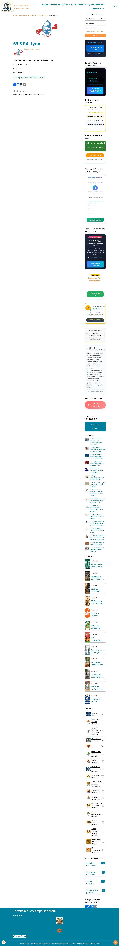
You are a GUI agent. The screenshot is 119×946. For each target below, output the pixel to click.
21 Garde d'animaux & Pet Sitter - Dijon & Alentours (97, 549)
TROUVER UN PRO (80, 5)
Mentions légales (24, 943)
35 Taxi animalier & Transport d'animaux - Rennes (97, 516)
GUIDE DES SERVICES (60, 5)
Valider (95, 35)
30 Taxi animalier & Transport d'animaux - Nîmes (97, 530)
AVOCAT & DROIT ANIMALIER (97, 822)
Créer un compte (89, 31)
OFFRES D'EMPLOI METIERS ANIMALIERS (97, 832)
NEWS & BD (97, 9)
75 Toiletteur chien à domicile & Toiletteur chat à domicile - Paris (97, 537)
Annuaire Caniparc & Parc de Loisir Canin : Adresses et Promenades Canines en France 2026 (97, 626)
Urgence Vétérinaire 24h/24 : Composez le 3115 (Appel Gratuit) (96, 590)
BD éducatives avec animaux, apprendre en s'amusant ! (97, 602)
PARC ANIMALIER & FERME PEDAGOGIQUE (97, 784)
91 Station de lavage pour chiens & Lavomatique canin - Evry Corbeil (96, 441)
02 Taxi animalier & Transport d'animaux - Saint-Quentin (97, 470)
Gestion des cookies (94, 943)
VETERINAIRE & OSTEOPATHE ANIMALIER (98, 754)
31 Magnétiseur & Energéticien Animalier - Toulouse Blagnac (97, 449)
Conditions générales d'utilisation (40, 943)
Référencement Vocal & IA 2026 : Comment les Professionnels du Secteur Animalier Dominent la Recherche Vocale (98, 565)
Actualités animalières (91, 864)
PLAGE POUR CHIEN (97, 776)
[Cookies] (4, 942)
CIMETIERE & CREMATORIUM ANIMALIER (97, 769)
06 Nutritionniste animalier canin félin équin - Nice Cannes (96, 456)
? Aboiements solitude (91, 205)
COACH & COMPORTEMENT (98, 798)
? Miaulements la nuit (91, 203)
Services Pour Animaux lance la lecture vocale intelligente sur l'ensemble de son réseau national (97, 663)
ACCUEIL (45, 5)
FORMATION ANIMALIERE (97, 791)
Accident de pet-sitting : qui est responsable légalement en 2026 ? (97, 675)
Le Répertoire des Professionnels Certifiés (31, 15)
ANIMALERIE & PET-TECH (97, 740)
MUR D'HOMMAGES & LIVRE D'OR (97, 850)
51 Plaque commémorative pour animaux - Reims (97, 477)
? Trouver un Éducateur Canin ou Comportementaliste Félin (95, 220)
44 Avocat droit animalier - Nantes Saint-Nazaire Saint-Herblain (96, 508)
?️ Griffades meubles (91, 213)
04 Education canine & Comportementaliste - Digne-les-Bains (97, 500)
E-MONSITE (17, 915)
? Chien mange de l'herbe (92, 210)
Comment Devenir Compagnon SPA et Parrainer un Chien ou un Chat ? (96, 614)
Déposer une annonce (95, 426)
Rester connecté (91, 28)
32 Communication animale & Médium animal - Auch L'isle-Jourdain (96, 492)
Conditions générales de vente (60, 943)
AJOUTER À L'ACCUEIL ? (95, 320)
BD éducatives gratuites (92, 891)
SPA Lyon (16, 77)
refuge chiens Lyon (38, 77)
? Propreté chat (90, 208)
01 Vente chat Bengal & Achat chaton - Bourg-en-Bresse (97, 484)
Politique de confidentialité (79, 943)
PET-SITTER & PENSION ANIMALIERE (98, 722)
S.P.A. (47, 15)
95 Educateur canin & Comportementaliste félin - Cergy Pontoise (97, 523)
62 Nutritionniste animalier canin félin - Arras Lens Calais (97, 463)
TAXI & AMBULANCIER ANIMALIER (97, 814)
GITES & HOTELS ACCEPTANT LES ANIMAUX (97, 806)
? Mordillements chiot (91, 216)
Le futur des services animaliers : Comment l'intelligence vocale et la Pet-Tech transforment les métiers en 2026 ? (97, 700)
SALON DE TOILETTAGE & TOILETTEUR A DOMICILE (97, 731)
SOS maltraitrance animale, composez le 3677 (97, 639)
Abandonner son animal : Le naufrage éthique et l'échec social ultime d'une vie (97, 578)
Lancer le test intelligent (95, 264)
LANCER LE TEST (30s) (95, 294)
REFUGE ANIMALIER (97, 761)
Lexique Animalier (90, 882)
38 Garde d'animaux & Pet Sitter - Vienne (97, 543)
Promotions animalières (91, 873)
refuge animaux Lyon (26, 77)
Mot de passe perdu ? (98, 31)
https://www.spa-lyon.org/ (32, 49)
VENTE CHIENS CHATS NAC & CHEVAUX (97, 842)
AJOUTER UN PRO (97, 5)
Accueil (15, 15)
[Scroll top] (115, 942)
